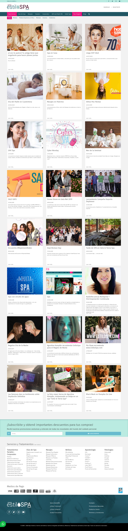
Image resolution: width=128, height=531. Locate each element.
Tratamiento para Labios (13, 468)
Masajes (30, 14)
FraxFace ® (88, 463)
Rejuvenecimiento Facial (14, 460)
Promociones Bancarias (96, 506)
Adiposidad (107, 452)
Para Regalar (77, 14)
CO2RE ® (87, 458)
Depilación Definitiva (12, 459)
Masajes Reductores (51, 467)
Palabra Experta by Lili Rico (26, 18)
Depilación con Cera (71, 465)
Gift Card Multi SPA (57, 14)
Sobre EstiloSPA (55, 503)
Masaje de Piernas (51, 471)
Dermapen (88, 454)
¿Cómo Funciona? (55, 506)
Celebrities (52, 18)
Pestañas (68, 463)
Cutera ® (87, 456)
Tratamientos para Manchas (14, 475)
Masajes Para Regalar (52, 452)
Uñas (67, 458)
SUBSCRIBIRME (94, 434)
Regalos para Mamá (32, 456)
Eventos (45, 18)
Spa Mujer (29, 460)
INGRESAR (107, 7)
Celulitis (106, 461)
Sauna (28, 471)
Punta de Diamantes (90, 469)
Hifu (86, 452)
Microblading (69, 452)
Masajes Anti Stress (51, 463)
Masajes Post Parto (51, 469)
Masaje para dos (50, 465)
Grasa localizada (109, 469)
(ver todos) (37, 444)
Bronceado (69, 469)
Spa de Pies (69, 461)
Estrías (106, 463)
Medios (15, 18)
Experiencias (12, 14)
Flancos (106, 467)
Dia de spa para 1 (31, 465)
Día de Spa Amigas (31, 469)
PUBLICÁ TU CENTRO (11, 1)
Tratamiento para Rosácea (14, 470)
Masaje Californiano (51, 454)
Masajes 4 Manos (51, 456)
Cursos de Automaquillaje (73, 454)
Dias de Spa (21, 14)
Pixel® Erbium (88, 467)
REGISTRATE (116, 7)
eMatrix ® (87, 460)
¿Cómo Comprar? (55, 509)
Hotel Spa (68, 14)
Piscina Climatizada (32, 467)
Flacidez (106, 465)
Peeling (9, 457)
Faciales (37, 14)
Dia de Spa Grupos (31, 461)
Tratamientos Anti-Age (13, 462)
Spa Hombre (30, 458)
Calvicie (106, 460)
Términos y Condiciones (96, 513)
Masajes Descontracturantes (54, 461)
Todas (9, 18)
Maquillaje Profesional (72, 456)
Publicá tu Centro (94, 509)
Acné (105, 454)
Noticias (38, 18)
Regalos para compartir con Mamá (34, 453)
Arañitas (106, 456)
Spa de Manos (70, 460)
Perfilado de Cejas (71, 467)
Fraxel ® (87, 461)
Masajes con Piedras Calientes (52, 459)
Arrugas (106, 458)
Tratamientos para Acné (13, 472)
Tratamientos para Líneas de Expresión (15, 465)
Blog (84, 14)
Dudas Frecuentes (56, 513)
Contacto (91, 503)
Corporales (45, 14)
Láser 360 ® (88, 465)
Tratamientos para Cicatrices (15, 473)
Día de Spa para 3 (31, 463)
